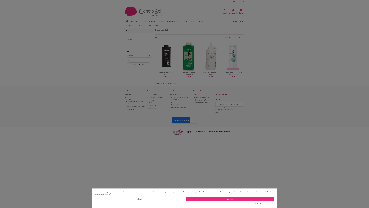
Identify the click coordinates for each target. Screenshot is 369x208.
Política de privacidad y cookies (264, 204)
